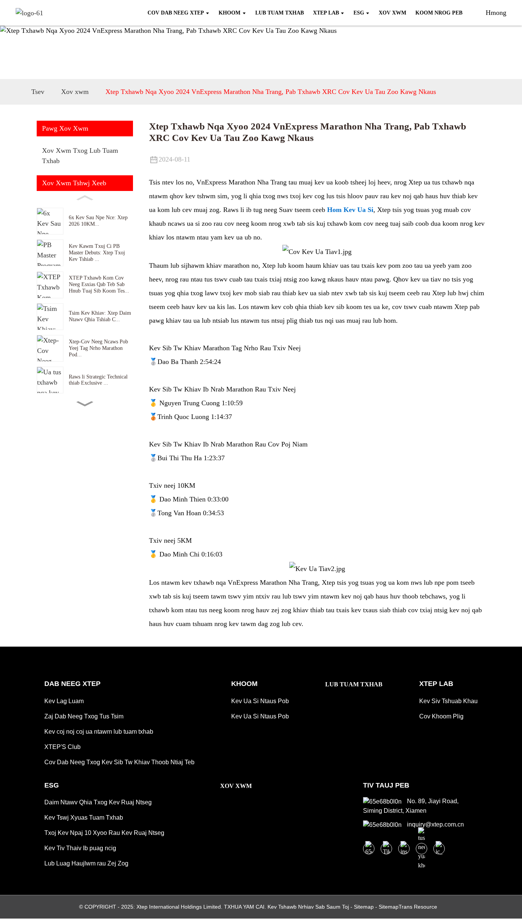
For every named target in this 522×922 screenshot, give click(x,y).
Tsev (37, 91)
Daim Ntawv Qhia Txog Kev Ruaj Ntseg (98, 802)
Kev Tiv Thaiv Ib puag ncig (80, 848)
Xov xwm (75, 91)
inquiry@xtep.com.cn (434, 824)
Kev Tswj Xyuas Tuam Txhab (83, 817)
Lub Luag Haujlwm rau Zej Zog (86, 863)
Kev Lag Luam (64, 701)
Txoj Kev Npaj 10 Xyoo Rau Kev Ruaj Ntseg (104, 833)
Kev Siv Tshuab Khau (448, 701)
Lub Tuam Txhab (354, 684)
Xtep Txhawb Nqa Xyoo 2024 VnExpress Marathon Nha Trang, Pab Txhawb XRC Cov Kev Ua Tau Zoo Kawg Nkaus (270, 91)
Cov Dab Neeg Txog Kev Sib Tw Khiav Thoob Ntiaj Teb (119, 762)
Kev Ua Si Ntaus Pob (260, 701)
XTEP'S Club (62, 747)
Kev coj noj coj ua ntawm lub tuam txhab (98, 731)
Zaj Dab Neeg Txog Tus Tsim (83, 716)
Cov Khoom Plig (441, 716)
